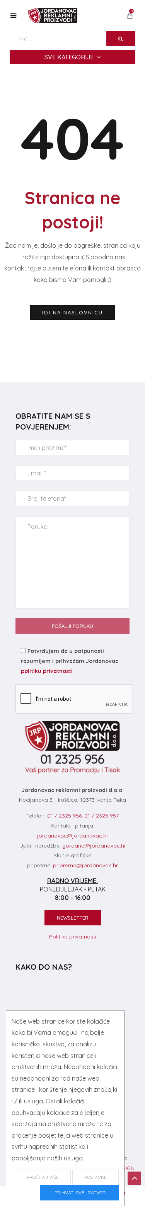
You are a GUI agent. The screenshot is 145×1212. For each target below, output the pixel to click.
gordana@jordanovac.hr (94, 845)
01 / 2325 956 (64, 815)
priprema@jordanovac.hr (85, 865)
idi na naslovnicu (72, 312)
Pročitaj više (43, 1177)
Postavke (95, 1177)
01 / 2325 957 (101, 815)
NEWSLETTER (73, 918)
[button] (130, 16)
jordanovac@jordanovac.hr (72, 835)
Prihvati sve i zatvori (79, 1192)
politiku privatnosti (47, 671)
